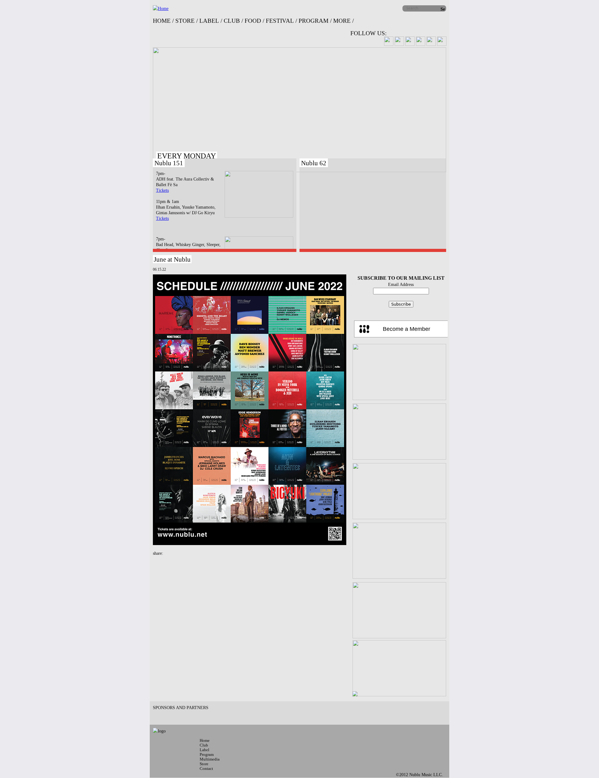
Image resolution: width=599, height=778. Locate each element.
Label (204, 749)
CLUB (232, 20)
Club (204, 745)
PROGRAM (314, 20)
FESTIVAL (280, 20)
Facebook (166, 552)
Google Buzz (179, 552)
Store (204, 763)
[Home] (160, 8)
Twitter (173, 552)
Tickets (162, 190)
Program (207, 754)
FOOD (253, 20)
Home (205, 740)
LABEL (209, 20)
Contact (206, 768)
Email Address (401, 284)
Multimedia (210, 759)
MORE (342, 20)
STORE (185, 20)
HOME (162, 20)
